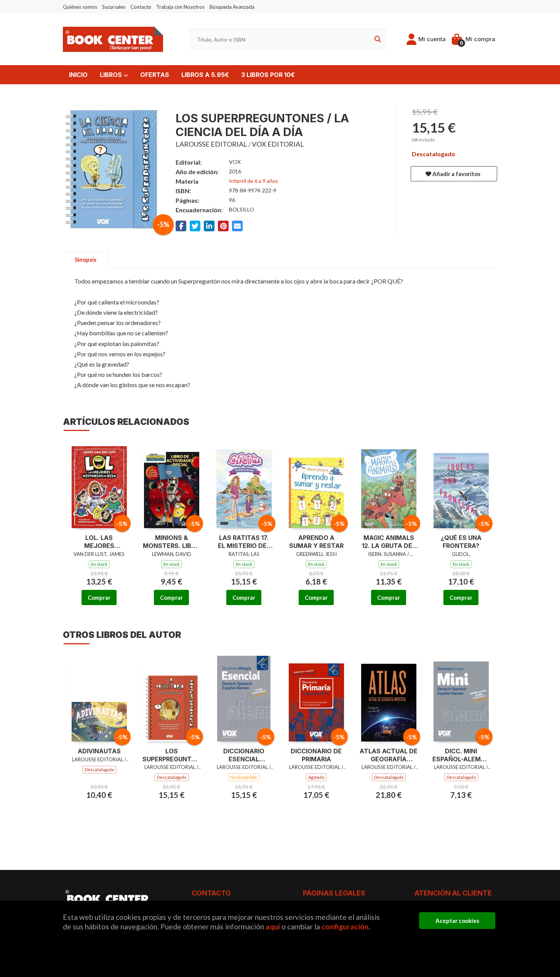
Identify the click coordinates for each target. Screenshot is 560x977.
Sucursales (113, 7)
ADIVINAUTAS (99, 751)
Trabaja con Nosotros (180, 7)
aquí (273, 926)
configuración (345, 926)
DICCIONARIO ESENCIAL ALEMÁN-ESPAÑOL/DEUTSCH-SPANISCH (244, 755)
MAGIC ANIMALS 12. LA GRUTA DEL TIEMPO (389, 542)
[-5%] (99, 484)
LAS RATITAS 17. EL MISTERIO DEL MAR (244, 542)
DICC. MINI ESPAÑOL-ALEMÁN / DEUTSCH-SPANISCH (461, 755)
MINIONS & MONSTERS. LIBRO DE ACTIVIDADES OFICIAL (171, 542)
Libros (111, 74)
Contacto (140, 7)
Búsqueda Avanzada (232, 7)
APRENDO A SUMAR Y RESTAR (316, 541)
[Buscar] (376, 39)
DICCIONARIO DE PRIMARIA (316, 755)
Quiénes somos (80, 7)
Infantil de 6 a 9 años (253, 181)
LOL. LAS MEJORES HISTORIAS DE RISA (99, 542)
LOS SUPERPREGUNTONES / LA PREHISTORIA (171, 755)
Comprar (99, 597)
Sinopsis (85, 259)
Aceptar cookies (457, 920)
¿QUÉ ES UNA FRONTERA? (461, 541)
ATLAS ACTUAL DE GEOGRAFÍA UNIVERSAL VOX (389, 755)
